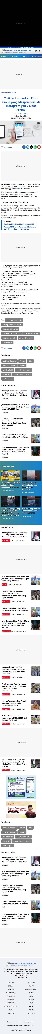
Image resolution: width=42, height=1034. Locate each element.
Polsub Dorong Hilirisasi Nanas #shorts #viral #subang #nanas (31, 511)
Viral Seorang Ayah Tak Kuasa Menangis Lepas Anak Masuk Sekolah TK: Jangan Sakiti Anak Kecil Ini (14, 763)
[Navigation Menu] (40, 51)
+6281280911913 (21, 975)
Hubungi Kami (28, 1022)
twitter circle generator (11, 333)
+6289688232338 (21, 978)
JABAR (4, 584)
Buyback (6, 374)
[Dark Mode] (36, 51)
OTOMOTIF (31, 1013)
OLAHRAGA (6, 631)
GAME (31, 993)
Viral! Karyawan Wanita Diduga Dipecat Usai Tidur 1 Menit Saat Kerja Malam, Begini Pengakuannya (14, 687)
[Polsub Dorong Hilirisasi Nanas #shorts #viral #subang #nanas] (31, 501)
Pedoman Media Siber (14, 1025)
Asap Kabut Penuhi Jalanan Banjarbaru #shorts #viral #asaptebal (29, 486)
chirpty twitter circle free (12, 324)
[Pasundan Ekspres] (16, 51)
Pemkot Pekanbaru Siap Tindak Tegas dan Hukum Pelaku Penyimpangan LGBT (14, 703)
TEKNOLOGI (31, 982)
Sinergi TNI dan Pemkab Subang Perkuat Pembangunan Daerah (10, 485)
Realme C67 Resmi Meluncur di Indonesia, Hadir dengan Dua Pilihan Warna (20, 228)
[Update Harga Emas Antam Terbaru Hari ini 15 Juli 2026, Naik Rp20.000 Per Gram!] (36, 719)
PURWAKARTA (10, 993)
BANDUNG (10, 999)
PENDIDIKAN (25, 56)
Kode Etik (17, 1022)
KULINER (11, 1013)
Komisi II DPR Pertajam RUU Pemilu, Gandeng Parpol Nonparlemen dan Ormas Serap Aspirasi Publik (14, 422)
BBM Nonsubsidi (9, 365)
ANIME (31, 1006)
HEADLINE (4, 56)
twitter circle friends (10, 329)
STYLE (31, 996)
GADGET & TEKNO (31, 989)
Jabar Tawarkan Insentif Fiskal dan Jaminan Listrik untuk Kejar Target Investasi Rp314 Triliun (15, 407)
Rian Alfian (24, 114)
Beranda (4, 92)
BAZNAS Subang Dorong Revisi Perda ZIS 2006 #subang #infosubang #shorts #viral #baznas (10, 512)
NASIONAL (5, 540)
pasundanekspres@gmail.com (21, 973)
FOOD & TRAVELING (10, 1006)
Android (17, 189)
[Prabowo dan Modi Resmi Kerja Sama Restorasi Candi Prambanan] (36, 438)
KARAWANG (11, 996)
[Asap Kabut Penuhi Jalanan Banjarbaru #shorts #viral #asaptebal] (31, 475)
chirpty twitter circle (14, 320)
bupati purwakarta (23, 370)
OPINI (31, 1010)
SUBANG (11, 989)
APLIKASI (12, 92)
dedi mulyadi (7, 379)
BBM (30, 361)
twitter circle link (9, 338)
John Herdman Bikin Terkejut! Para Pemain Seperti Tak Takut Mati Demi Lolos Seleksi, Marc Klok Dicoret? (15, 450)
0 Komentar (7, 147)
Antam (22, 361)
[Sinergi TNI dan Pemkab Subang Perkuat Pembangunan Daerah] (10, 475)
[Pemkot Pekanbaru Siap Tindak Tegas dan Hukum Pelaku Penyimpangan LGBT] (36, 705)
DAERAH (14, 56)
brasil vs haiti (8, 370)
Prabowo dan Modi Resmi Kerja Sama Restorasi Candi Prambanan (15, 436)
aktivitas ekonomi (9, 361)
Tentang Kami (29, 1025)
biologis (22, 365)
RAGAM (31, 999)
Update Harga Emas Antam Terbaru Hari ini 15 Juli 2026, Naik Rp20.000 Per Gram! (14, 718)
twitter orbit (7, 342)
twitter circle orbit (25, 338)
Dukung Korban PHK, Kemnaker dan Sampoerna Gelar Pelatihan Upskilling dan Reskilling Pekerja (14, 393)
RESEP (11, 1010)
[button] (14, 56)
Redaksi (10, 1022)
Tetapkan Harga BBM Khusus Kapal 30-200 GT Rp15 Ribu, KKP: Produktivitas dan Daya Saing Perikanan (14, 670)
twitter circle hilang (31, 333)
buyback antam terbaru (22, 374)
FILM (31, 1003)
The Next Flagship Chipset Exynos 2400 (19, 224)
